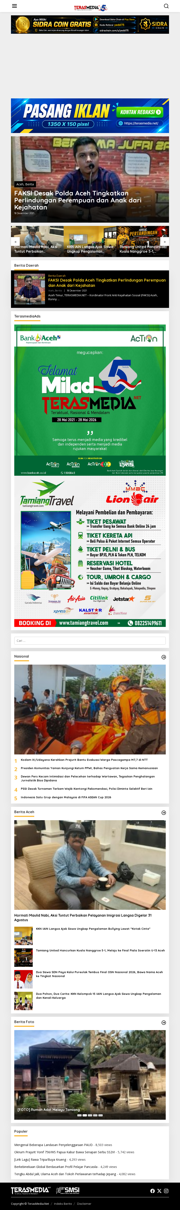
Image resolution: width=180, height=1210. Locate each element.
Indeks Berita (63, 1203)
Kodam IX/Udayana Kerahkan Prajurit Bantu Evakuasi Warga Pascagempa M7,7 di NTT (84, 759)
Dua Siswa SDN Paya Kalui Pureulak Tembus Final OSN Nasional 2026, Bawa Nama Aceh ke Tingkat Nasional (99, 974)
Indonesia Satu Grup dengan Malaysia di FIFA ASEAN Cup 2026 (66, 797)
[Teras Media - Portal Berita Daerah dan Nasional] (91, 7)
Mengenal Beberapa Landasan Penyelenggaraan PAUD (53, 1145)
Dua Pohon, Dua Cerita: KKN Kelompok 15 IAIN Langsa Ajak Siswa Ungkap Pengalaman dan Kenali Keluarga (98, 995)
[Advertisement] (90, 67)
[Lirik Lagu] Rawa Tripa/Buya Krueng (40, 1159)
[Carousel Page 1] (79, 1115)
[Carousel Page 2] (85, 1115)
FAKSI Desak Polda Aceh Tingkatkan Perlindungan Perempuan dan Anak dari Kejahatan (77, 200)
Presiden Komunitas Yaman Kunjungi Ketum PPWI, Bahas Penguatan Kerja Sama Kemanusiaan (89, 768)
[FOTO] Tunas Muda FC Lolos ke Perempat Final (58, 1109)
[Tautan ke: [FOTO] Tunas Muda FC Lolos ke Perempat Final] (90, 1075)
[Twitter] (159, 1191)
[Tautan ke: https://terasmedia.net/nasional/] (163, 657)
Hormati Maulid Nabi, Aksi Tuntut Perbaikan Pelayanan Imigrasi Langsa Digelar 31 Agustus (37, 249)
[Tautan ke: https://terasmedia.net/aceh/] (163, 812)
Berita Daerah (57, 276)
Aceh (19, 184)
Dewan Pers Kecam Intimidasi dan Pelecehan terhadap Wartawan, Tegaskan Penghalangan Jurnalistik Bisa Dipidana (88, 778)
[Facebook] (152, 1191)
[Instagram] (166, 1191)
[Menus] (14, 6)
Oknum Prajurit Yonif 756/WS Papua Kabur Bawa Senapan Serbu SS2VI (64, 1152)
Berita (29, 184)
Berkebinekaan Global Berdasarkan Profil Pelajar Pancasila (55, 1167)
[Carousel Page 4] (95, 1115)
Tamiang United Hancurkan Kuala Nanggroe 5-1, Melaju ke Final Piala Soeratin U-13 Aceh (142, 249)
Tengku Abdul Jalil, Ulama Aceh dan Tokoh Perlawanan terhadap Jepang (65, 1174)
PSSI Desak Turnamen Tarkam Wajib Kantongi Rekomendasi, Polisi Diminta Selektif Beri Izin (86, 788)
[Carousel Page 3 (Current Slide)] (90, 1115)
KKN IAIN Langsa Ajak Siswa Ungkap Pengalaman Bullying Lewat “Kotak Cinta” (90, 249)
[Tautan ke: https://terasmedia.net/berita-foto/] (163, 1022)
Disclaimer (84, 1203)
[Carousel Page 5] (100, 1115)
